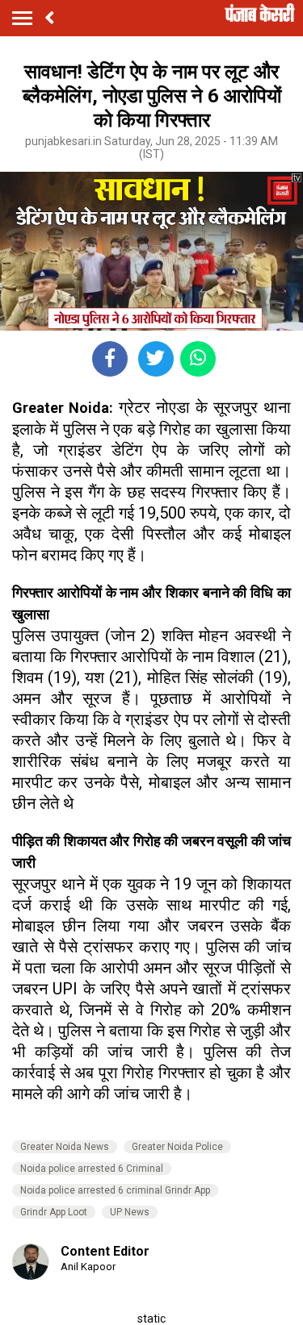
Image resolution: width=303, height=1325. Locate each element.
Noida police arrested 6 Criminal (91, 1168)
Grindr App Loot (53, 1212)
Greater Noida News (64, 1146)
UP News (129, 1212)
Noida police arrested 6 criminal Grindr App (115, 1190)
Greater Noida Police (177, 1146)
